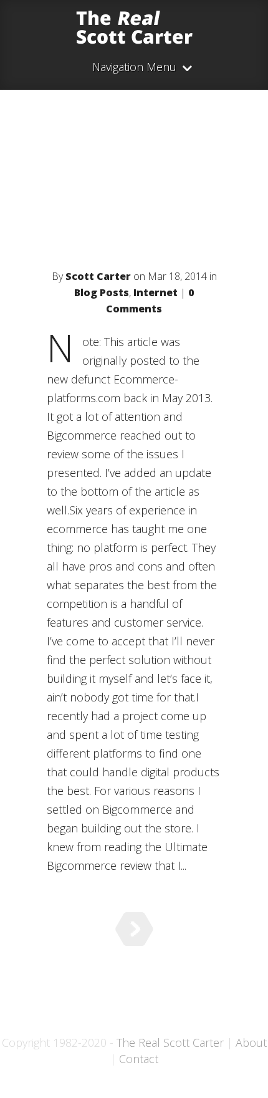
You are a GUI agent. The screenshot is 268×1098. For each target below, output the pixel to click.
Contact (138, 1058)
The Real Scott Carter (170, 1042)
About (251, 1042)
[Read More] (134, 929)
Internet (155, 292)
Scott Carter (98, 276)
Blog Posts (101, 292)
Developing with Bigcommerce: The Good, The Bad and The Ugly (134, 199)
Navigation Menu (134, 67)
